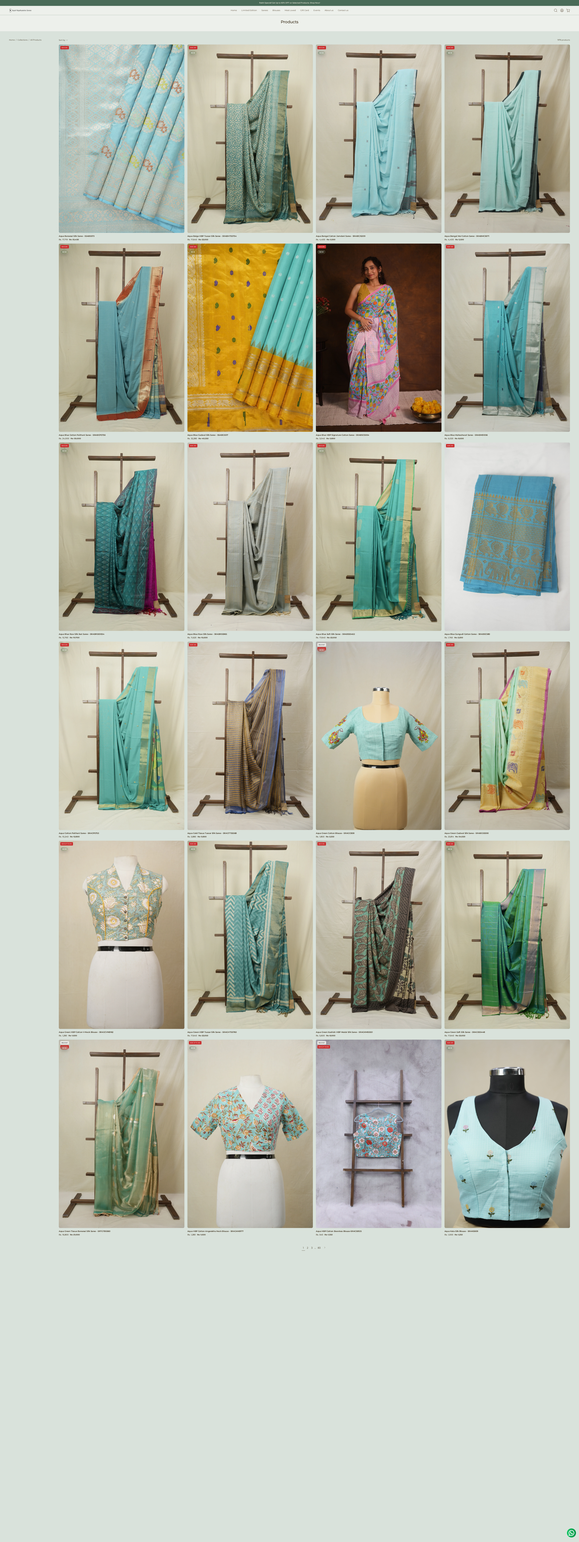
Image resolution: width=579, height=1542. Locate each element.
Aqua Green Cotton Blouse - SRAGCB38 (335, 833)
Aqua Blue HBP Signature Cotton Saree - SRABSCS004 (342, 435)
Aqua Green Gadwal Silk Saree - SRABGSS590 (467, 833)
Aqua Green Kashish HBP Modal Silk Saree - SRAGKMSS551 (344, 1032)
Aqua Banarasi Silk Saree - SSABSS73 (77, 236)
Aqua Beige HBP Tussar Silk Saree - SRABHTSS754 (212, 236)
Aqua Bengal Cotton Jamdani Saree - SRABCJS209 (340, 236)
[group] (289, 3)
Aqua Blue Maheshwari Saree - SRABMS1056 (466, 435)
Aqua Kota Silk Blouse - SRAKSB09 (461, 1231)
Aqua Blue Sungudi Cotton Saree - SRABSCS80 (467, 634)
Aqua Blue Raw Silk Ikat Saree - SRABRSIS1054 (81, 634)
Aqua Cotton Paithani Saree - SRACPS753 (79, 833)
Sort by (62, 40)
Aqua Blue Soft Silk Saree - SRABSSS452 (335, 634)
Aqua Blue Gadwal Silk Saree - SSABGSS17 (207, 435)
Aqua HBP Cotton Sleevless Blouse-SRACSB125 (339, 1231)
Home (12, 40)
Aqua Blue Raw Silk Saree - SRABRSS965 (207, 634)
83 (319, 1247)
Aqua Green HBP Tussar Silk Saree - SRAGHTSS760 (212, 1032)
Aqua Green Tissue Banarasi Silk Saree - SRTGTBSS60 (84, 1231)
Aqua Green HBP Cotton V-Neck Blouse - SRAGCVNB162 (86, 1032)
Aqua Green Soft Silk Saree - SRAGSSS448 (465, 1032)
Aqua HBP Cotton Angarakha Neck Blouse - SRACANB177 (215, 1231)
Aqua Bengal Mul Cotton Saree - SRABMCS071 (467, 236)
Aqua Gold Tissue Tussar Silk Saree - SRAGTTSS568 (212, 833)
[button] (276, 10)
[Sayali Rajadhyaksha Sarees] (20, 10)
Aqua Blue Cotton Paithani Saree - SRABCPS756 (82, 435)
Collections (22, 40)
